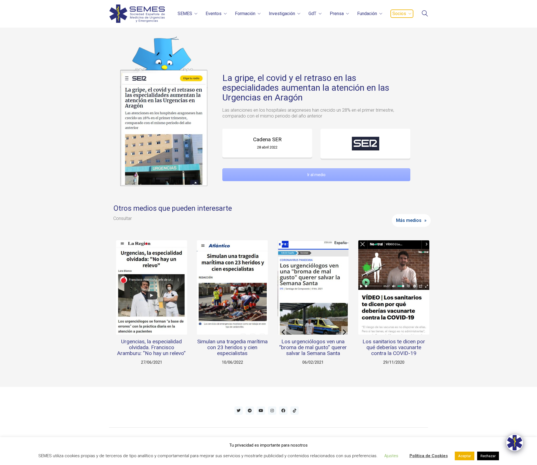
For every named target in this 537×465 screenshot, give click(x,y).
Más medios (408, 220)
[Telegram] (250, 410)
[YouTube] (261, 410)
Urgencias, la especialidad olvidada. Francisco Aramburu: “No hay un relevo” (151, 347)
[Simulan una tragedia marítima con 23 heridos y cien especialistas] (232, 287)
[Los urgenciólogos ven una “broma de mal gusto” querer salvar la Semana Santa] (313, 287)
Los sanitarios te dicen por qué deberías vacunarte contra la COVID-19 (393, 347)
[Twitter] (238, 410)
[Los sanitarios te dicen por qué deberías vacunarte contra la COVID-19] (393, 287)
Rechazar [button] (488, 456)
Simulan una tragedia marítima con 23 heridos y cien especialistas (232, 347)
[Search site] (425, 14)
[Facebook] (283, 410)
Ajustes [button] (391, 455)
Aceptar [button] (464, 456)
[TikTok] (294, 410)
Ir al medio (316, 174)
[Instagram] (272, 410)
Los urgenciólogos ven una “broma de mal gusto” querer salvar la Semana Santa (313, 347)
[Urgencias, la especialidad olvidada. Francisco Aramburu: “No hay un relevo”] (151, 287)
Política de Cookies (428, 455)
